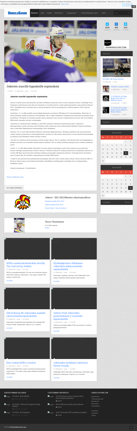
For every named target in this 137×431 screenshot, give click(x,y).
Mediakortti (95, 401)
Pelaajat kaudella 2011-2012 (54, 201)
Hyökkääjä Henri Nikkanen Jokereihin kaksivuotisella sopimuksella (68, 266)
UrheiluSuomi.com (89, 13)
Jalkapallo (17, 399)
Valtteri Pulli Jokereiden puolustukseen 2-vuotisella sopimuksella (67, 316)
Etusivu (34, 13)
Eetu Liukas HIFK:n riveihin (21, 362)
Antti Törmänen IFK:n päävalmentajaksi (71, 412)
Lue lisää (9, 281)
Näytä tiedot (65, 4)
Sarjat (49, 13)
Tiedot (47, 228)
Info (104, 13)
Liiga (26, 91)
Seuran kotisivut (60, 208)
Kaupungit (71, 13)
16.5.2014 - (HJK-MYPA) (20, 396)
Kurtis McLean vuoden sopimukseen (69, 404)
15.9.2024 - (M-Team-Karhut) (113, 79)
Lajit (42, 13)
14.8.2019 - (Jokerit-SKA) (120, 87)
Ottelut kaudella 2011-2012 (54, 204)
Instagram (94, 413)
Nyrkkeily (116, 103)
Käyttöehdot (95, 396)
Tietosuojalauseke (97, 399)
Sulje (134, 6)
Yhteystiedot (95, 406)
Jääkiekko (116, 89)
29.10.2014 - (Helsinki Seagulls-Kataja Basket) (26, 405)
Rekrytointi (94, 403)
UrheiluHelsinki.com (18, 427)
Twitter (93, 415)
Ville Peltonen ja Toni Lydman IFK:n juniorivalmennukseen (70, 397)
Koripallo (17, 409)
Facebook (94, 411)
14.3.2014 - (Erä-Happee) (21, 412)
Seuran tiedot (49, 208)
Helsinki (58, 13)
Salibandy (107, 82)
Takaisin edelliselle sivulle (15, 177)
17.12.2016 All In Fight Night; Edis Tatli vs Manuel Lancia (119, 98)
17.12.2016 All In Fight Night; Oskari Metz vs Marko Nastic (119, 110)
